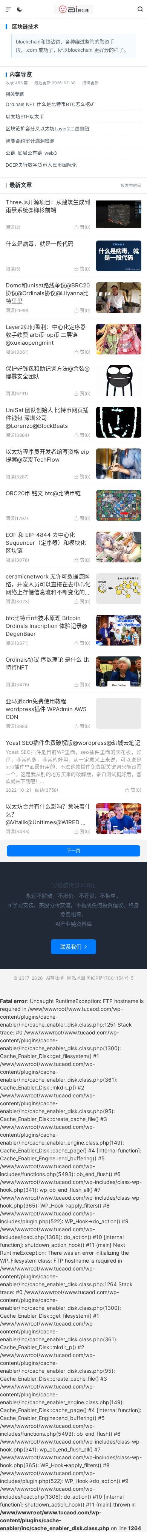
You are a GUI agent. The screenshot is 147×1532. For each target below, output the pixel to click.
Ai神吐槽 (73, 9)
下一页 (73, 850)
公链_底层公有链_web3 (31, 153)
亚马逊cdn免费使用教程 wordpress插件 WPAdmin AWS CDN (46, 709)
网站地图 (76, 978)
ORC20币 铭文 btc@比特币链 (43, 493)
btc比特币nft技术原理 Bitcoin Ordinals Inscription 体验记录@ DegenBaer (46, 625)
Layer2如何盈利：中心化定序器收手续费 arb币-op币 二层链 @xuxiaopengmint (46, 334)
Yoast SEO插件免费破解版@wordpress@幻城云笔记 (73, 742)
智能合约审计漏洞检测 (30, 141)
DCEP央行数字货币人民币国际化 (41, 165)
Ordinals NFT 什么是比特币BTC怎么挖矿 (50, 104)
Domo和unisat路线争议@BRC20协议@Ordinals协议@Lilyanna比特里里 (48, 293)
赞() (82, 227)
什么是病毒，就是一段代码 (40, 243)
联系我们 (73, 946)
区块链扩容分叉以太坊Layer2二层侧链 (48, 129)
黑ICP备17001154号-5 (109, 978)
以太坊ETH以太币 (25, 117)
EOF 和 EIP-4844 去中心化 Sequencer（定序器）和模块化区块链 (46, 542)
